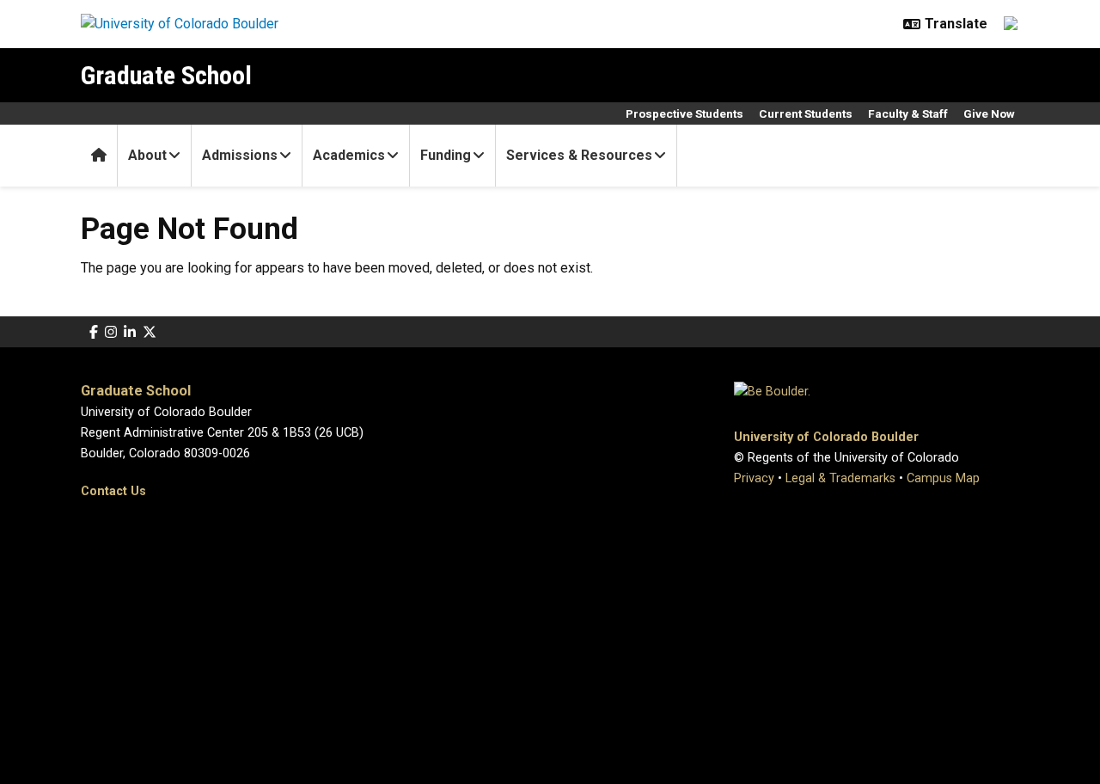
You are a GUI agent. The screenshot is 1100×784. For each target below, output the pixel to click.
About (147, 155)
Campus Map (943, 478)
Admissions (240, 155)
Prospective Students (684, 113)
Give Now (989, 113)
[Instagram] (111, 332)
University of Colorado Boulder (826, 437)
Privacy (754, 478)
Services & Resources (579, 155)
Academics (349, 155)
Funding (445, 155)
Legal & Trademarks (840, 478)
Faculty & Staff (908, 113)
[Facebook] (93, 332)
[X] (149, 332)
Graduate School (166, 75)
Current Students (805, 113)
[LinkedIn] (130, 332)
